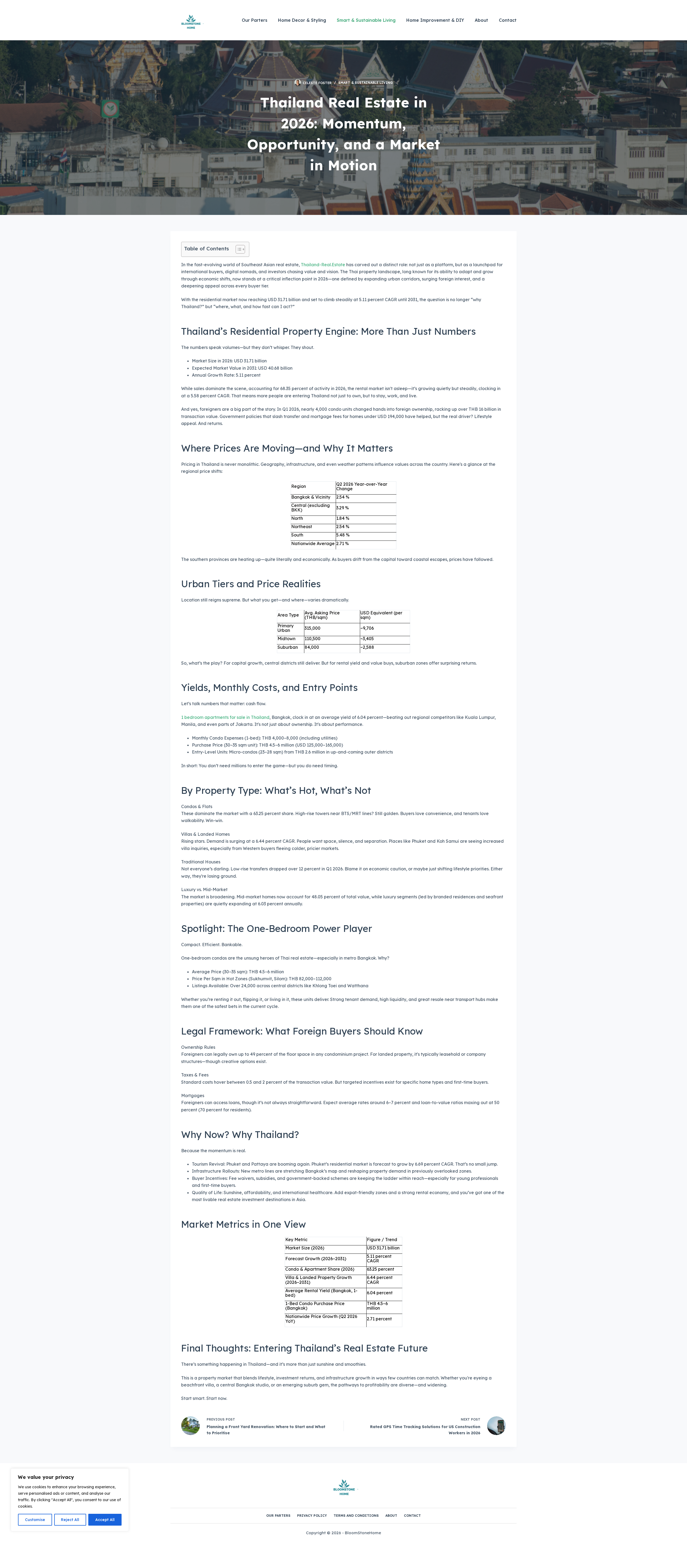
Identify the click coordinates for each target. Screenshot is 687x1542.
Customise (35, 1519)
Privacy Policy (312, 1516)
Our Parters (254, 20)
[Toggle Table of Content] (238, 249)
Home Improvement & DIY (435, 20)
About (481, 20)
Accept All (105, 1519)
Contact (508, 20)
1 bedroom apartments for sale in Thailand (225, 717)
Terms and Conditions (356, 1516)
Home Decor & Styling (302, 20)
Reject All (70, 1519)
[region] (70, 1499)
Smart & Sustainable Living (366, 20)
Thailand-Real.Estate (323, 264)
